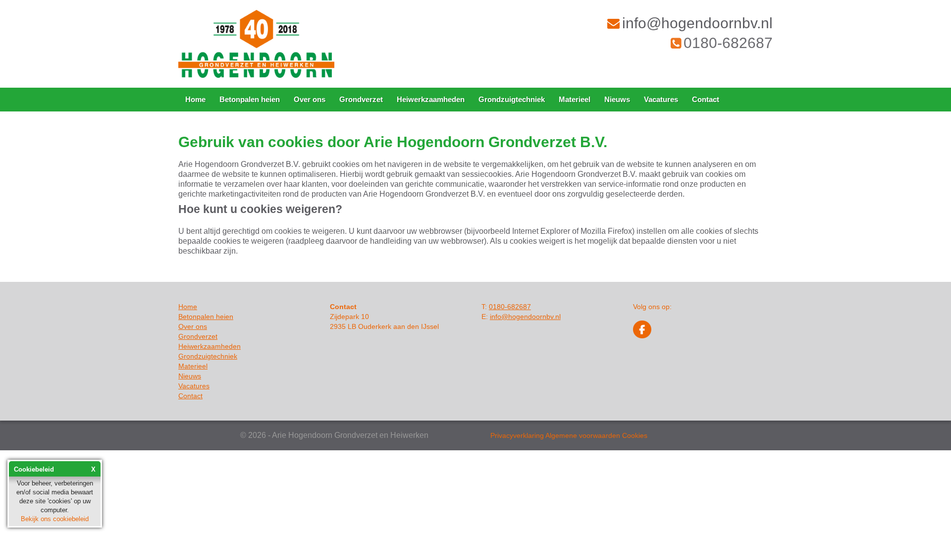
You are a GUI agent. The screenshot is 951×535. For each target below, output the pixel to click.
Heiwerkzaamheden (431, 99)
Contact (705, 99)
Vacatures (661, 99)
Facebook (642, 329)
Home (195, 99)
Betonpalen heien (249, 99)
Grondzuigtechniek (511, 99)
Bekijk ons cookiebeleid (55, 519)
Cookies (634, 435)
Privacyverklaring (517, 435)
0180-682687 (728, 43)
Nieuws (617, 99)
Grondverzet (361, 99)
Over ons (309, 99)
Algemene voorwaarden (582, 435)
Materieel (574, 99)
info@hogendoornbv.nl (697, 23)
